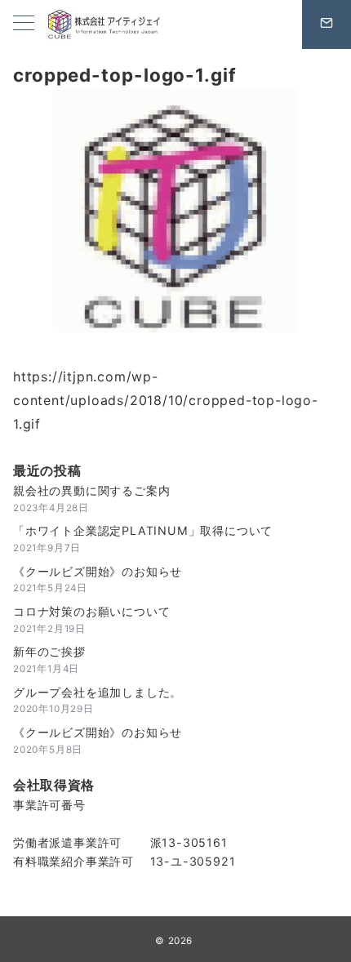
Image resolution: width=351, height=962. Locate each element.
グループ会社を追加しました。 (97, 692)
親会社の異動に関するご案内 (91, 490)
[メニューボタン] (23, 24)
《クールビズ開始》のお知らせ (97, 571)
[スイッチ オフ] (326, 24)
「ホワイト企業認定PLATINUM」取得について (143, 530)
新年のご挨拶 (49, 651)
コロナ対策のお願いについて (91, 611)
